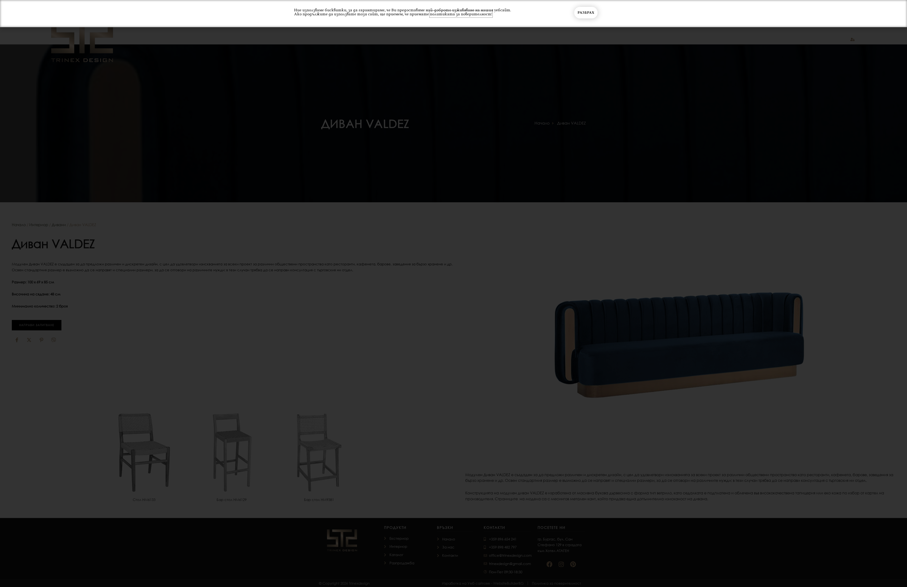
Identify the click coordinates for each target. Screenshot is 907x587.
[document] (453, 293)
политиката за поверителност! (461, 14)
